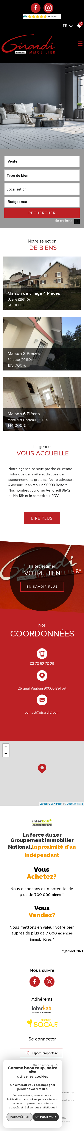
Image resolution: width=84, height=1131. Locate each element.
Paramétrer (19, 1117)
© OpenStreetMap (73, 803)
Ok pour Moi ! (45, 1117)
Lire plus (42, 518)
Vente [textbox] (12, 161)
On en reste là (43, 1065)
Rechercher (42, 213)
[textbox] (42, 175)
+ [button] (6, 747)
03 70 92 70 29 (42, 664)
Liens (69, 1100)
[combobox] (42, 161)
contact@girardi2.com (42, 712)
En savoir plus (42, 586)
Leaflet (43, 803)
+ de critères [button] (65, 221)
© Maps (55, 803)
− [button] (6, 753)
